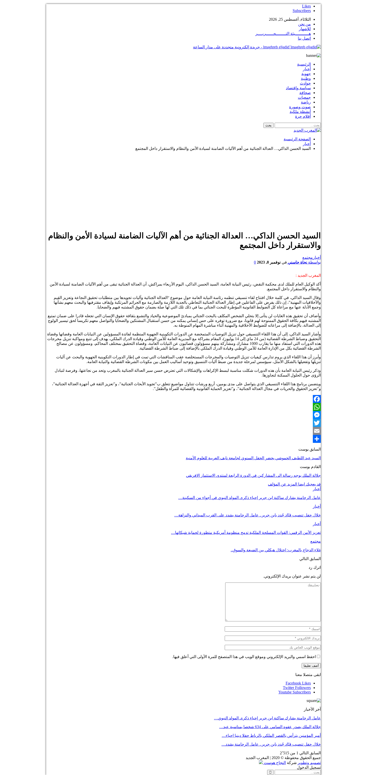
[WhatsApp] (183, 407)
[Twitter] (183, 423)
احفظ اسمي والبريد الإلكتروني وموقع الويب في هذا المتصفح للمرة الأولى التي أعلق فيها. (244, 657)
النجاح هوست (274, 763)
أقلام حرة (303, 116)
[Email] (183, 431)
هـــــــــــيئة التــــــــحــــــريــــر (283, 33)
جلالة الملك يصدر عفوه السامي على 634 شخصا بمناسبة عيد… (270, 727)
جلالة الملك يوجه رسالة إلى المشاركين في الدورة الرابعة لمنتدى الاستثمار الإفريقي (253, 475)
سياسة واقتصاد (298, 88)
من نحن (304, 24)
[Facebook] (183, 399)
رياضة (306, 102)
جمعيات (304, 97)
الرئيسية (304, 64)
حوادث (305, 83)
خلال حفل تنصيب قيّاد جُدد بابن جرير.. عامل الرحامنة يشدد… (271, 744)
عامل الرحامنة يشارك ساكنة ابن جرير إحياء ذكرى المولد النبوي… (267, 718)
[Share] (183, 439)
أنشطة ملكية (300, 111)
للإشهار (305, 29)
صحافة (305, 93)
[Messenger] (183, 415)
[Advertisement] (183, 190)
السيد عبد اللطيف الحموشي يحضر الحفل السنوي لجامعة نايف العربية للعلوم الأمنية (253, 458)
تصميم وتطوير (309, 763)
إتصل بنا (304, 38)
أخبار (307, 69)
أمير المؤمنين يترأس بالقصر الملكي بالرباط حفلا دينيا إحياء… (271, 735)
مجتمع (307, 257)
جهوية (306, 74)
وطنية (306, 78)
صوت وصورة (300, 107)
